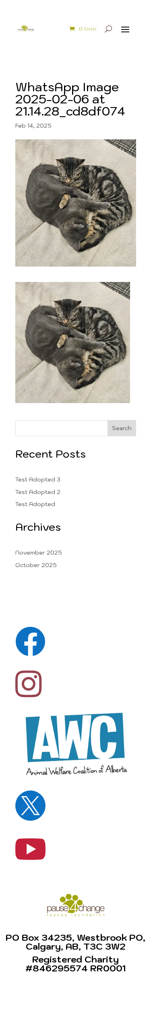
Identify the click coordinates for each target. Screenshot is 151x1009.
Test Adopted (35, 504)
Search (122, 428)
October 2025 (36, 565)
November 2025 (38, 552)
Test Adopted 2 (37, 492)
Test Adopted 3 (37, 479)
